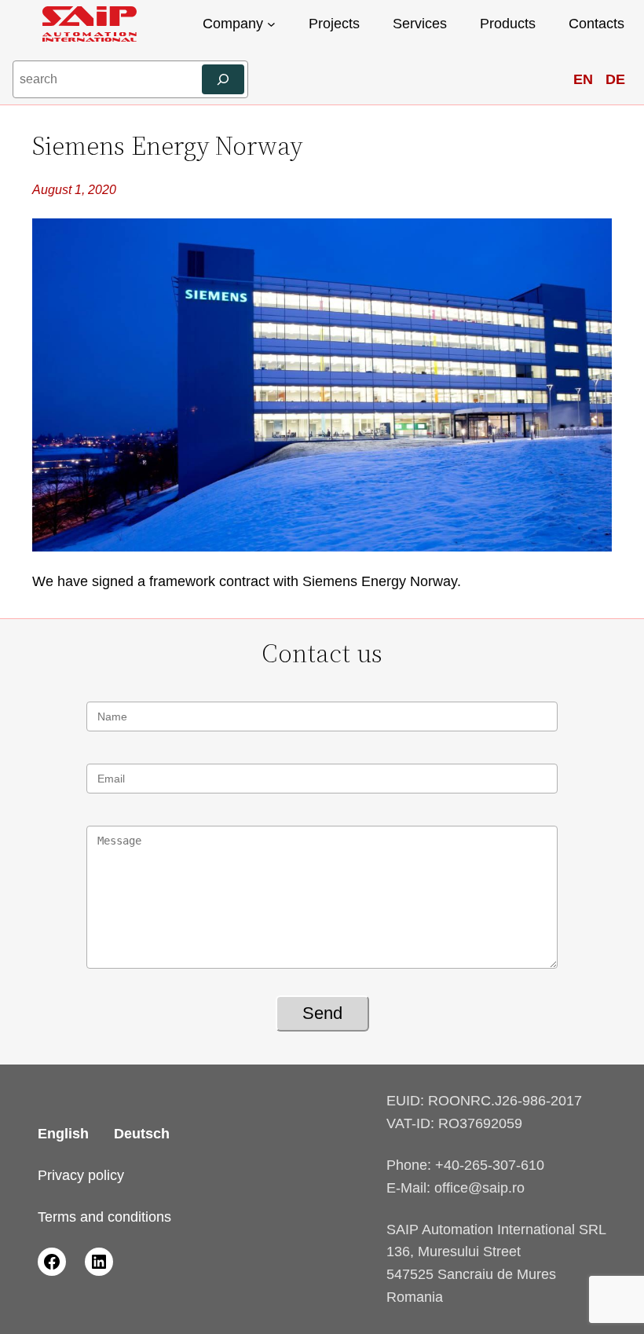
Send (322, 1013)
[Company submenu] (271, 24)
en (583, 79)
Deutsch (142, 1134)
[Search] (223, 79)
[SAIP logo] (89, 24)
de (615, 79)
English (63, 1134)
